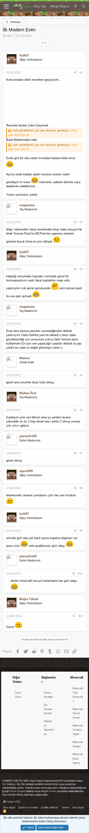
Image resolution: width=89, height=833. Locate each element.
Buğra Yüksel (28, 599)
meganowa (27, 205)
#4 (81, 323)
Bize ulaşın (9, 807)
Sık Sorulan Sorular (48, 709)
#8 (81, 488)
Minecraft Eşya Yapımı (78, 758)
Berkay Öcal (27, 393)
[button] (6, 6)
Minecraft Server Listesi (78, 713)
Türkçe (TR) (13, 801)
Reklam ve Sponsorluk (49, 727)
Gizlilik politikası (49, 807)
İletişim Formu (48, 791)
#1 (81, 72)
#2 (81, 222)
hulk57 (9, 35)
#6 (81, 410)
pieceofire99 (28, 436)
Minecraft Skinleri (78, 744)
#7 (81, 453)
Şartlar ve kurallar (28, 807)
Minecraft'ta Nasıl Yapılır (78, 729)
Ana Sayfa (78, 807)
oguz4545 (26, 471)
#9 (81, 530)
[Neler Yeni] (75, 6)
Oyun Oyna (18, 694)
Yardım (65, 807)
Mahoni (24, 358)
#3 (81, 269)
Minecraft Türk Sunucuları (78, 694)
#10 (80, 573)
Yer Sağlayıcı (9, 784)
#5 (81, 375)
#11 (80, 616)
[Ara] (84, 6)
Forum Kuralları (48, 694)
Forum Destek (17, 791)
